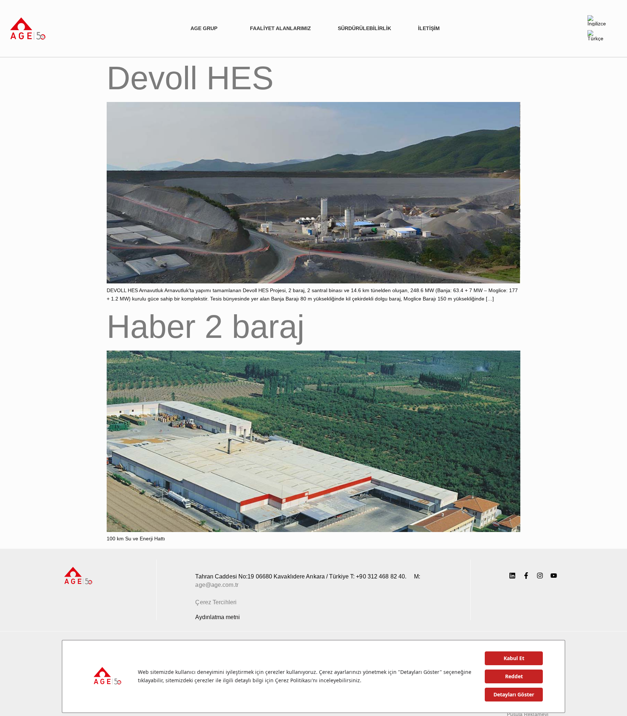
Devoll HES (190, 78)
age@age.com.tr (216, 585)
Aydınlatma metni (217, 617)
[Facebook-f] (526, 575)
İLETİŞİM (429, 28)
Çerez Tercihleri (216, 602)
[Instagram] (540, 575)
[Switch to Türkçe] (598, 35)
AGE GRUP (203, 28)
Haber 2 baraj (205, 326)
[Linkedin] (512, 575)
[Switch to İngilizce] (598, 20)
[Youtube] (553, 575)
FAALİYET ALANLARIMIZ (280, 28)
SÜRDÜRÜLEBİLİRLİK (364, 28)
